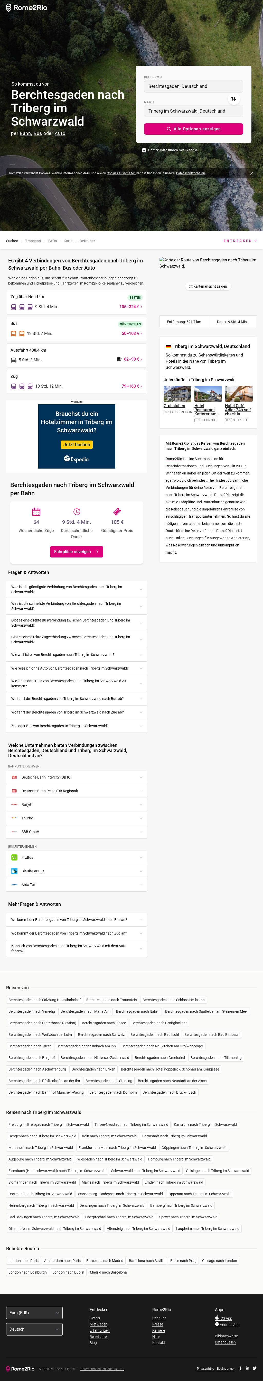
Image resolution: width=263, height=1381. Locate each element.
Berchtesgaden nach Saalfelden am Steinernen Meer (206, 1011)
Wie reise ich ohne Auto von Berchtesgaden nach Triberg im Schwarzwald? (70, 668)
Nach (149, 102)
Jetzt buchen (76, 444)
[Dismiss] (252, 173)
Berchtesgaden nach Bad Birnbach (212, 1034)
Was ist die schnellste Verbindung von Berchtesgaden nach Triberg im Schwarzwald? (66, 606)
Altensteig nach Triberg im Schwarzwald (138, 1229)
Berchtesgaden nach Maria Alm (85, 1011)
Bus (38, 133)
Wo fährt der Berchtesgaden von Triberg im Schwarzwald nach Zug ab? (67, 712)
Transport (33, 241)
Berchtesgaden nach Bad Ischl (154, 1034)
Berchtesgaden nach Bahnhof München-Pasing (46, 1092)
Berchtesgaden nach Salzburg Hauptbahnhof (44, 1000)
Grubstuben (174, 405)
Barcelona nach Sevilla (147, 1261)
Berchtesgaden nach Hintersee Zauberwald (95, 1058)
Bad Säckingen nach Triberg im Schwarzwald (44, 1217)
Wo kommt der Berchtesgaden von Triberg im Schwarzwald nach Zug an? (69, 933)
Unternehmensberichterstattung (102, 1369)
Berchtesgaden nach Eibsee (104, 1023)
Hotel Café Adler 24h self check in (238, 409)
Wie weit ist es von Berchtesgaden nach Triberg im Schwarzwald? (62, 655)
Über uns (159, 1318)
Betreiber (87, 241)
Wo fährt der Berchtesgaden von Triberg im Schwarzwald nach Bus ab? (67, 699)
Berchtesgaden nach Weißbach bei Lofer (40, 1034)
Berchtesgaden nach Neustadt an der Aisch (172, 1081)
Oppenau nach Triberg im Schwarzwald (199, 1194)
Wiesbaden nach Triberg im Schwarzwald (109, 1159)
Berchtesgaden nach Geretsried (160, 1058)
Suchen (12, 241)
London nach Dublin (68, 1272)
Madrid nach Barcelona (108, 1272)
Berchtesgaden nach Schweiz (101, 1034)
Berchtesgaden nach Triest (29, 1046)
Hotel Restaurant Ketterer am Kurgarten (206, 411)
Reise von (153, 77)
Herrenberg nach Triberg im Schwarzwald (41, 1205)
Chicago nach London (219, 1261)
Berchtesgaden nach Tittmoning (216, 1058)
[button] (193, 129)
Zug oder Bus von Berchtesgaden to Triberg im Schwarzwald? (60, 726)
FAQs (52, 241)
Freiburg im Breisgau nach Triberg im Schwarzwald (48, 1124)
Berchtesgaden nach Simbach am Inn (86, 1046)
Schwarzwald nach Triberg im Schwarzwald (145, 1171)
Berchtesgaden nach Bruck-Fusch (169, 1092)
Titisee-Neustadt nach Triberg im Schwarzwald (131, 1124)
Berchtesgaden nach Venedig (31, 1011)
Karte (68, 241)
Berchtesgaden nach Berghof (31, 1058)
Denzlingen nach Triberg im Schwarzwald (112, 1205)
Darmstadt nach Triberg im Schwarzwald (174, 1136)
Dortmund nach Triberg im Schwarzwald (40, 1194)
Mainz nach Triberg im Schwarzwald (110, 1182)
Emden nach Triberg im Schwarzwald (174, 1182)
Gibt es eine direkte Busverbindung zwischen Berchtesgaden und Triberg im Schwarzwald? (70, 622)
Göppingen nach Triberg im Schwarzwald (194, 1148)
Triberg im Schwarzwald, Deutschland (186, 111)
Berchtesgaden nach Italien (137, 1011)
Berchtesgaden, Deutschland (177, 86)
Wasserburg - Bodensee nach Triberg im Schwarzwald (120, 1194)
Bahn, (26, 133)
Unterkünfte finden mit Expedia (172, 150)
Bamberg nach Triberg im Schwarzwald (181, 1205)
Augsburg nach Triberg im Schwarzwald (40, 1159)
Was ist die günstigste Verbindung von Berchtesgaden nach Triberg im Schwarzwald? (66, 589)
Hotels (95, 1318)
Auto (60, 133)
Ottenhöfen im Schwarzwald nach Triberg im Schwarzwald (54, 1229)
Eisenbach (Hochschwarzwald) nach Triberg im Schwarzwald (57, 1171)
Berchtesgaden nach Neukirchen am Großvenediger (162, 1046)
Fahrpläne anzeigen (72, 551)
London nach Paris (23, 1261)
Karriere (158, 1330)
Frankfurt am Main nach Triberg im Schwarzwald (117, 1148)
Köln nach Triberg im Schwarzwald (109, 1136)
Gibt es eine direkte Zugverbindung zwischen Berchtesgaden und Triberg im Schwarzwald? (70, 639)
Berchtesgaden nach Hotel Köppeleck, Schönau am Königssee (170, 1069)
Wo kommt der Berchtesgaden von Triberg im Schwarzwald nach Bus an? (69, 920)
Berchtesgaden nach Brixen (93, 1069)
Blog (93, 1343)
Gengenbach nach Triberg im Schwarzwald (42, 1136)
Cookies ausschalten (121, 173)
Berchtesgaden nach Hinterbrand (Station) (42, 1023)
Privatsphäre (205, 1368)
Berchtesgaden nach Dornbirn (113, 1092)
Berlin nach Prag (183, 1261)
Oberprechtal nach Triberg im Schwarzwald (119, 1217)
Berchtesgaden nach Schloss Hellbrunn (174, 1000)
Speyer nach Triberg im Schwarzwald (188, 1217)
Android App (229, 1325)
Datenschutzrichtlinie (190, 173)
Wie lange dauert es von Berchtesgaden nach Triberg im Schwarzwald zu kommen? (68, 683)
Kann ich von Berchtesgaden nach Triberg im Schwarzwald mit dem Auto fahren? (68, 948)
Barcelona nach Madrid (104, 1261)
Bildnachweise (226, 1336)
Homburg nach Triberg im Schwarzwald (179, 1159)
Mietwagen (98, 1324)
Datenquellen (225, 1342)
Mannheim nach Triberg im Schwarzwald (40, 1148)
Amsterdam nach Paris (62, 1261)
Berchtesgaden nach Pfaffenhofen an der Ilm (44, 1081)
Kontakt (158, 1343)
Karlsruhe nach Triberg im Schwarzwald (205, 1124)
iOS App (225, 1318)
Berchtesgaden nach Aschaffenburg (37, 1069)
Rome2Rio (174, 459)
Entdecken (238, 241)
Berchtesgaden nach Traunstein (111, 1000)
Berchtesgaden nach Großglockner (159, 1023)
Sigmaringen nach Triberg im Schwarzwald (42, 1182)
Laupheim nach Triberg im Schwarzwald (207, 1229)
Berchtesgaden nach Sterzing (109, 1081)
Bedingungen (226, 1368)
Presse (157, 1324)
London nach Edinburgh (27, 1272)
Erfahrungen (100, 1330)
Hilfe (155, 1336)
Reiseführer (99, 1336)
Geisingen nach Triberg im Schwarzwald (217, 1171)
